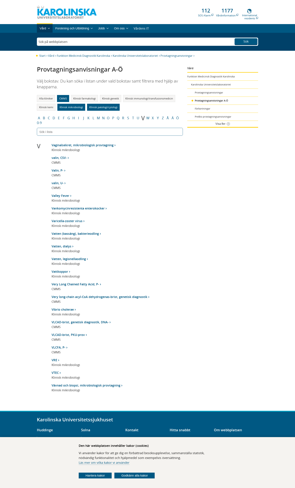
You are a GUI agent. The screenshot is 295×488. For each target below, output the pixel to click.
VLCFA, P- (58, 347)
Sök (246, 41)
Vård (51, 56)
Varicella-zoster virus (67, 221)
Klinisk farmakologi (84, 98)
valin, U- (58, 183)
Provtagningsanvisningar (176, 56)
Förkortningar (202, 108)
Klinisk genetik (110, 98)
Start (42, 56)
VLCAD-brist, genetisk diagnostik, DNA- (80, 322)
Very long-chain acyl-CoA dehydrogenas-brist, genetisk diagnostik (99, 297)
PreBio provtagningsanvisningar (213, 116)
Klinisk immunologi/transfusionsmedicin (149, 98)
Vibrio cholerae (63, 309)
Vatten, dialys (61, 246)
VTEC (55, 373)
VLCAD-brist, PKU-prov (68, 335)
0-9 (39, 123)
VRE (54, 360)
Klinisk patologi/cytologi (103, 107)
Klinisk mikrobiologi (71, 107)
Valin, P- (57, 170)
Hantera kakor (95, 475)
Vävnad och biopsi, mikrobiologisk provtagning (86, 385)
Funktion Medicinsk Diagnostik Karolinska (83, 56)
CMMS (63, 98)
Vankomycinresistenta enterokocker (78, 208)
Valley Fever (60, 196)
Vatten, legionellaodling (69, 259)
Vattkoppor (60, 271)
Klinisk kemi (46, 107)
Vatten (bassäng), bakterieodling (75, 234)
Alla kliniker (46, 98)
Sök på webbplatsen (53, 42)
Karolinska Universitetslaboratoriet (135, 56)
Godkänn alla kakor (134, 475)
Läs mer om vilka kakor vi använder (104, 462)
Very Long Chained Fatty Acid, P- (75, 284)
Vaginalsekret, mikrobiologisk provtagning (83, 145)
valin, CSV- (59, 158)
